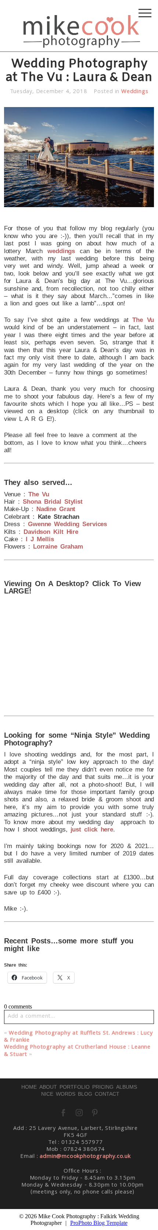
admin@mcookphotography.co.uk (85, 1157)
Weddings (134, 92)
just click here (92, 829)
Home (29, 1087)
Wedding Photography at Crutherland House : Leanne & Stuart (77, 1051)
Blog (85, 1094)
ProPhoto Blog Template (99, 1223)
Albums (126, 1087)
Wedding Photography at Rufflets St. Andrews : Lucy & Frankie (78, 1037)
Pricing (103, 1087)
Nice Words (58, 1094)
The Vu (143, 319)
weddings (61, 251)
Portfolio (75, 1087)
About (48, 1087)
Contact (107, 1094)
